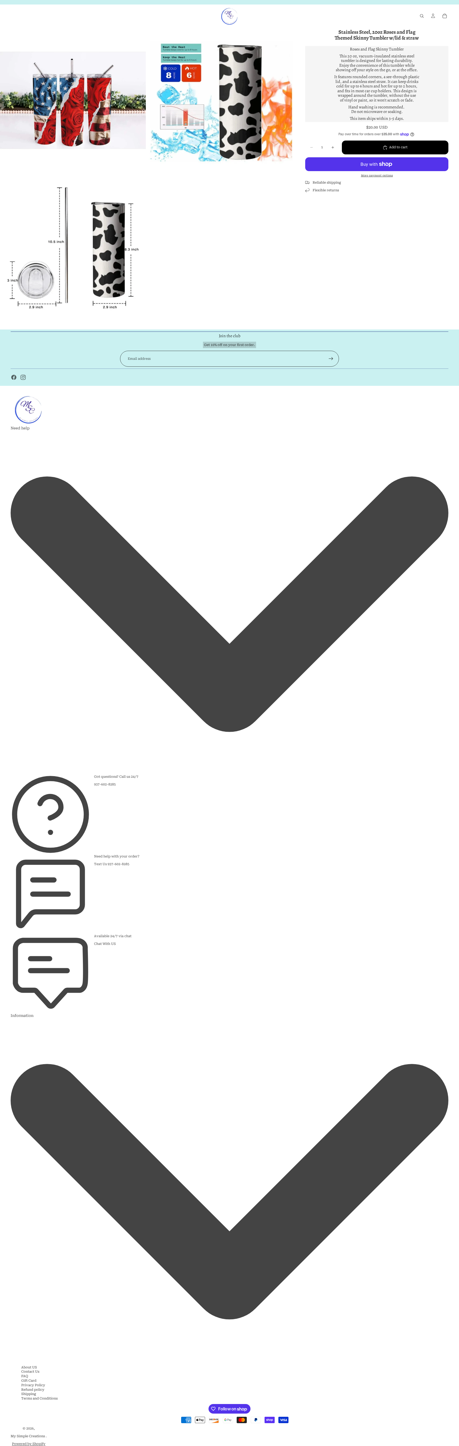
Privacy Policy (33, 1385)
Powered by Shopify (28, 1444)
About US (29, 1367)
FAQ (24, 1376)
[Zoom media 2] (220, 100)
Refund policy (32, 1390)
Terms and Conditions (39, 1398)
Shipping (28, 1394)
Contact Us (30, 1371)
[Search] (422, 16)
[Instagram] (23, 377)
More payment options (377, 175)
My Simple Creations (28, 1436)
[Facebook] (14, 377)
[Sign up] (331, 358)
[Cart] (444, 16)
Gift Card (28, 1380)
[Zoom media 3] (73, 247)
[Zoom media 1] (73, 100)
